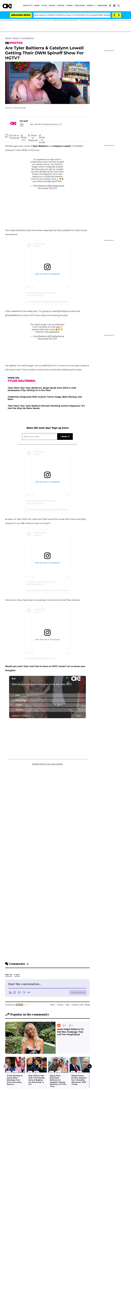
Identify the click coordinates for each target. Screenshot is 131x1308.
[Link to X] (118, 5)
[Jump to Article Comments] (6, 135)
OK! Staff (24, 121)
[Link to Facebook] (110, 5)
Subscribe (102, 5)
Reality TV (27, 5)
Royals (52, 5)
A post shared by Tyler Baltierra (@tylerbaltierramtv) (47, 301)
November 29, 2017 (47, 339)
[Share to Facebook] (14, 135)
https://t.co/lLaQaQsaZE (47, 332)
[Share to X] (24, 135)
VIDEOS (69, 5)
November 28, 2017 (47, 188)
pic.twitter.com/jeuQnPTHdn (47, 181)
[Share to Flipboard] (33, 135)
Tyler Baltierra (27, 38)
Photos (16, 38)
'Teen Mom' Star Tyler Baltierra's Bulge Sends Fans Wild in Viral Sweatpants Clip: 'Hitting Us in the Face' (42, 389)
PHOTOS (60, 5)
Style (44, 5)
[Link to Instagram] (114, 5)
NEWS (37, 5)
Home (8, 38)
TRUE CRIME (80, 5)
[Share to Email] (42, 135)
